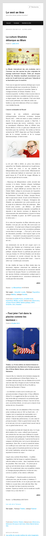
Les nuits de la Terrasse (13, 504)
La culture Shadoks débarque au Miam (16, 38)
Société (24, 294)
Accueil (8, 23)
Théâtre (21, 522)
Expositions (9, 301)
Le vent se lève (15, 12)
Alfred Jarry (35, 301)
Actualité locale (28, 299)
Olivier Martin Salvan (32, 524)
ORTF (33, 302)
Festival (15, 522)
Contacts (16, 23)
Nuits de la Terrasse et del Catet (15, 524)
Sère (14, 304)
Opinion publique (25, 302)
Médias (16, 301)
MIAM (18, 302)
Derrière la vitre (26, 23)
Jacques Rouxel (11, 302)
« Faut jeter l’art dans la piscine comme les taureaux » (18, 316)
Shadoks (18, 304)
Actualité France (18, 299)
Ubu (7, 526)
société (21, 301)
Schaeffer (9, 304)
